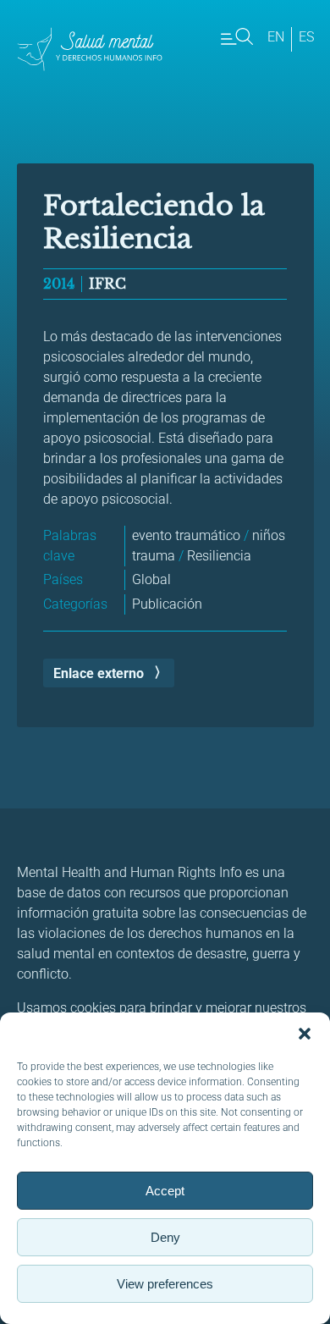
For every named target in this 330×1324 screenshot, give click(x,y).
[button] (304, 1033)
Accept (165, 1190)
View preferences (165, 1284)
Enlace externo (98, 673)
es (306, 37)
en (275, 37)
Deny (165, 1237)
